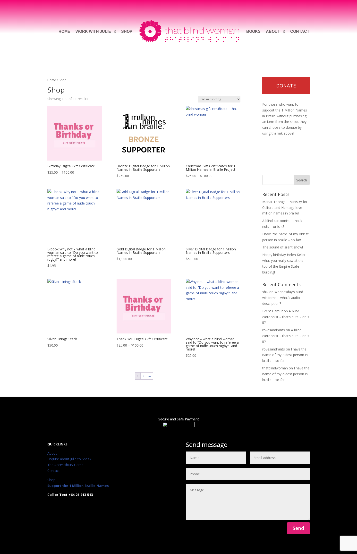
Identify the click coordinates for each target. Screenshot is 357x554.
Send (298, 528)
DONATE (286, 85)
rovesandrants (273, 330)
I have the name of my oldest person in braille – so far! (285, 355)
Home (64, 31)
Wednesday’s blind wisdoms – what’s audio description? (282, 298)
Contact (299, 31)
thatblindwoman (275, 368)
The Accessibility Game (65, 464)
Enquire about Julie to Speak (69, 459)
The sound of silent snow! (282, 247)
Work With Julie (93, 31)
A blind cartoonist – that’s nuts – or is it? (285, 317)
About (273, 31)
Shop (126, 31)
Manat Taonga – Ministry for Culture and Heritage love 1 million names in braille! (284, 207)
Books (253, 31)
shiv (265, 292)
